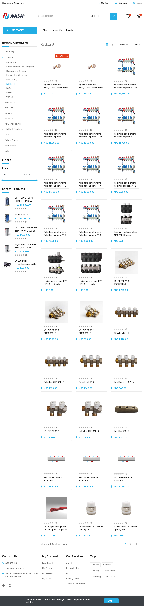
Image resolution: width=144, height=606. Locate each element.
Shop (45, 30)
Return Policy (72, 568)
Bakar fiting (11, 79)
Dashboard (47, 563)
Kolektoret (11, 84)
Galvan (9, 97)
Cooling (8, 113)
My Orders (47, 568)
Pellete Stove (11, 140)
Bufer (9, 88)
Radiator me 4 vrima (16, 71)
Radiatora (11, 62)
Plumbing (9, 51)
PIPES (8, 134)
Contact (105, 3)
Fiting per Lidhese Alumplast (20, 66)
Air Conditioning (13, 124)
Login (139, 3)
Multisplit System (13, 129)
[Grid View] (106, 44)
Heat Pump (10, 145)
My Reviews (48, 573)
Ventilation (10, 102)
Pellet (9, 92)
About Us (57, 30)
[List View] (112, 44)
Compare (122, 3)
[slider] (2, 180)
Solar (7, 151)
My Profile (47, 578)
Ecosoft (9, 107)
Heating (9, 57)
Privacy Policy (72, 578)
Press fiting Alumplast (17, 75)
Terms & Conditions (75, 584)
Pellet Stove (109, 570)
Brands (69, 30)
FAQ (68, 573)
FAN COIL (9, 118)
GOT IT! (111, 601)
